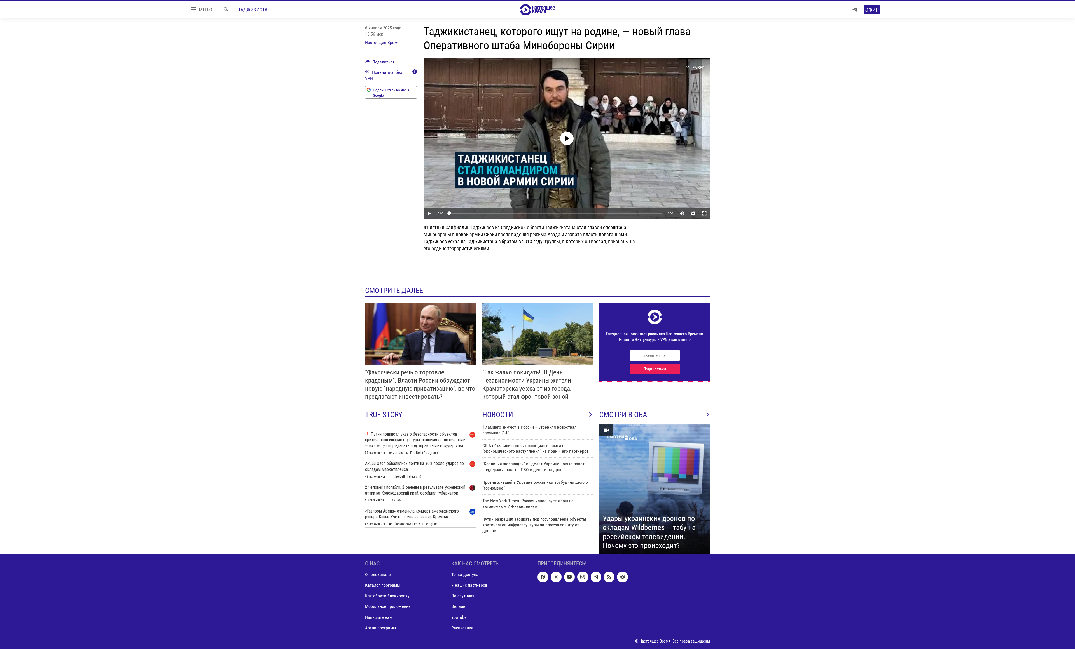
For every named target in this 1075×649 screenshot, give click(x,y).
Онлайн (458, 606)
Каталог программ (382, 585)
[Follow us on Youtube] (569, 577)
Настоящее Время (382, 42)
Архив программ (380, 627)
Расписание (462, 627)
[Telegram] (855, 9)
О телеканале (378, 574)
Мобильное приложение (388, 606)
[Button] (380, 63)
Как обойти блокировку (387, 595)
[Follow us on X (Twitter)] (556, 577)
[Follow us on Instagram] (582, 577)
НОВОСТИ (497, 414)
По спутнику (462, 595)
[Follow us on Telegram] (596, 577)
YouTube (459, 617)
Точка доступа (464, 574)
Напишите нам (378, 617)
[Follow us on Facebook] (543, 577)
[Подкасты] (622, 577)
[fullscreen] (704, 213)
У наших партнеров (469, 585)
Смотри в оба (623, 414)
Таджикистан (254, 10)
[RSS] (609, 577)
